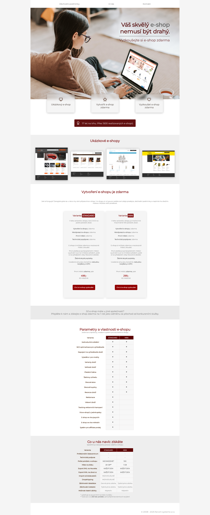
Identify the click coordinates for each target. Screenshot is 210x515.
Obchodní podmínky (69, 4)
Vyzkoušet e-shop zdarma (149, 106)
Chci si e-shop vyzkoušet (83, 287)
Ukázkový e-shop (61, 104)
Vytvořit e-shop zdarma (105, 106)
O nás (111, 4)
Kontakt (147, 4)
